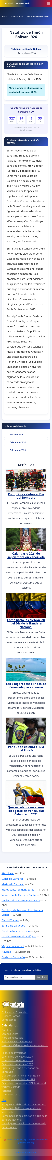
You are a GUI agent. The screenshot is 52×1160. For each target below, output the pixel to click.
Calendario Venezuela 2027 (17, 1064)
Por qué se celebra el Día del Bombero (26, 496)
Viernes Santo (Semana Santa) (19, 895)
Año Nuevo (8, 873)
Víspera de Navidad (13, 946)
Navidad (6, 951)
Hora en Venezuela (12, 1037)
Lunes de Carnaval (12, 878)
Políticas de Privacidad (15, 1012)
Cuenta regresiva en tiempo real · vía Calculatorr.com (26, 128)
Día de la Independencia (16, 931)
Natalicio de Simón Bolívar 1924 (26, 34)
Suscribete (41, 977)
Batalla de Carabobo (13, 925)
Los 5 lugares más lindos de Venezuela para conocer (26, 685)
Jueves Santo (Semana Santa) (18, 889)
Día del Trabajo (10, 920)
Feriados (6, 1090)
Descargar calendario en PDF (18, 1079)
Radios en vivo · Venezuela (17, 1041)
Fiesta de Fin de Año (13, 957)
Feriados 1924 (16, 434)
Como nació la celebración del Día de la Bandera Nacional (26, 623)
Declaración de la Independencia (21, 900)
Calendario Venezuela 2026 (17, 1060)
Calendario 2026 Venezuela (26, 1152)
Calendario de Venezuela (16, 3)
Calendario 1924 (18, 442)
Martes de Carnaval (13, 884)
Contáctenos (9, 1019)
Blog (4, 1100)
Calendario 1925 (18, 450)
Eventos (6, 1030)
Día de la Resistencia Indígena (19, 936)
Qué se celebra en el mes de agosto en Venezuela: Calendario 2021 (26, 810)
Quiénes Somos (11, 1016)
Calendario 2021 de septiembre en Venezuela (26, 555)
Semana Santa (10, 1034)
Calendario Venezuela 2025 (17, 1056)
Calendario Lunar (11, 1094)
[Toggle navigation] (48, 3)
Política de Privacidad (14, 1053)
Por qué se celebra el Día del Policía (26, 748)
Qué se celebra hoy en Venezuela (21, 1075)
